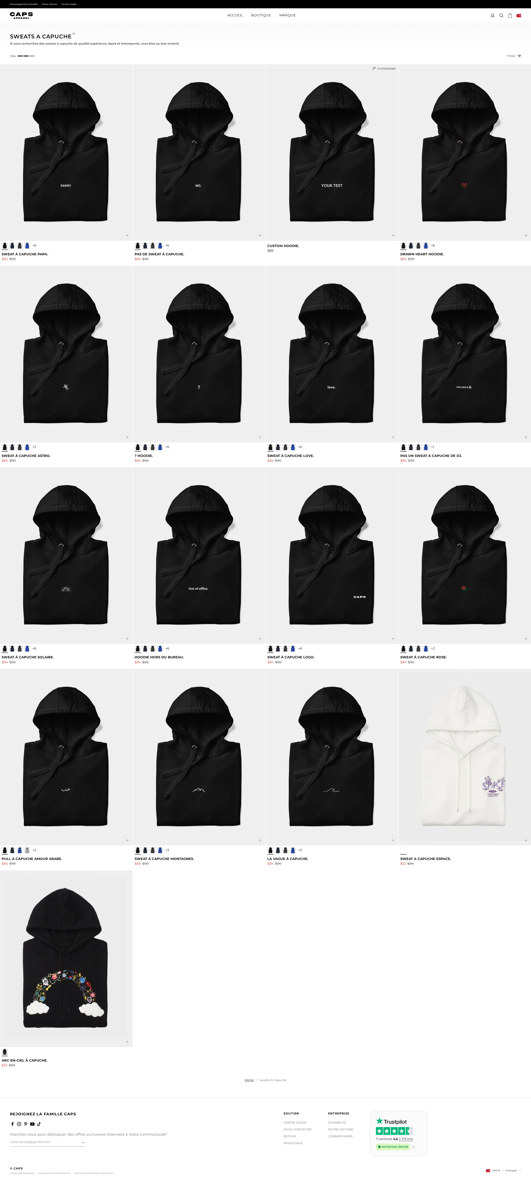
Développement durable (24, 4)
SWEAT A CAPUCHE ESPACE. (425, 859)
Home (249, 1080)
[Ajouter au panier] (127, 235)
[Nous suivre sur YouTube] (32, 1124)
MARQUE (287, 15)
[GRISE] (27, 850)
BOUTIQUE (261, 15)
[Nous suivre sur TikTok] (39, 1124)
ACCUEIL (235, 15)
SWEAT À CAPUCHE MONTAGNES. (164, 859)
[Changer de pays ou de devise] (518, 15)
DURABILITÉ (337, 1122)
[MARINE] (12, 245)
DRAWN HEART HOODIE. (422, 254)
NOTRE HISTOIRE (340, 1129)
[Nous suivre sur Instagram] (19, 1124)
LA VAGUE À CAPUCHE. (287, 859)
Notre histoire (49, 4)
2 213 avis (406, 1139)
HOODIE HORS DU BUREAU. (159, 657)
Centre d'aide (68, 4)
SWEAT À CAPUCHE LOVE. (290, 456)
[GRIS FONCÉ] (20, 245)
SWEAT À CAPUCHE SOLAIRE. (28, 657)
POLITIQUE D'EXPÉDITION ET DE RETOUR (93, 1173)
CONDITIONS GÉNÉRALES (22, 1173)
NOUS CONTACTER (298, 1129)
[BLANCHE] (403, 850)
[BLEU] (27, 245)
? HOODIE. (144, 456)
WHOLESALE (293, 1143)
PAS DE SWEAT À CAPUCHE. (159, 254)
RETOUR (290, 1136)
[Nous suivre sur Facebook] (12, 1124)
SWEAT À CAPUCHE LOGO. (290, 657)
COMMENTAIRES (340, 1136)
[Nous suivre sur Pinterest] (25, 1124)
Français (511, 1170)
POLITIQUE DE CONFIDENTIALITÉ (54, 1173)
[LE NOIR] (5, 245)
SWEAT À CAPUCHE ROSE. (423, 657)
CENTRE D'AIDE (295, 1122)
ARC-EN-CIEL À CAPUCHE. (24, 1060)
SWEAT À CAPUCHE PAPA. (25, 254)
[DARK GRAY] (153, 850)
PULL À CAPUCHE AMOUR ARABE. (32, 859)
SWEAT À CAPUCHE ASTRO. (26, 456)
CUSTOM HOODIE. (283, 246)
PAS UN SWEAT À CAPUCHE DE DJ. (431, 456)
